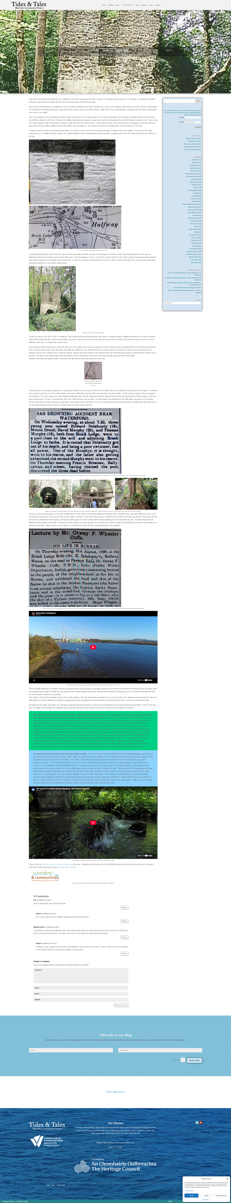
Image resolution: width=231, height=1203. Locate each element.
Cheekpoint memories (191, 173)
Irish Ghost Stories (193, 210)
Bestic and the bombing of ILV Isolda (189, 287)
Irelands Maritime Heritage (190, 204)
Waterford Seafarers (192, 254)
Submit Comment (122, 1005)
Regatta (196, 232)
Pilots (196, 226)
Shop (137, 5)
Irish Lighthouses (193, 212)
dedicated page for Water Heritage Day (57, 864)
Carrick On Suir (194, 171)
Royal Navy (194, 240)
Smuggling (195, 246)
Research (144, 5)
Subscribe (194, 1060)
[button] (227, 1179)
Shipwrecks (194, 243)
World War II (194, 262)
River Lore (194, 237)
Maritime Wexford (193, 218)
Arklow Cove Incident (194, 141)
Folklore (195, 193)
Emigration (195, 184)
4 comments (138, 55)
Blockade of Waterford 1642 (192, 144)
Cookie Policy (205, 1199)
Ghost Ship (195, 196)
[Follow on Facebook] (197, 1122)
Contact (157, 5)
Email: (182, 122)
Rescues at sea (193, 235)
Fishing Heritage (193, 190)
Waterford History (126, 55)
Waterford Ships (193, 257)
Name (181, 117)
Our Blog (110, 5)
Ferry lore (196, 187)
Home (104, 5)
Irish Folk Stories (193, 207)
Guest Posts (194, 198)
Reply (125, 907)
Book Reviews (194, 165)
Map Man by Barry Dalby (193, 138)
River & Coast (127, 5)
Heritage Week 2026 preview (192, 146)
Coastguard (194, 179)
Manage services (189, 1190)
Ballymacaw (195, 162)
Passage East (194, 221)
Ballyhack (195, 159)
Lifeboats (195, 215)
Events (117, 5)
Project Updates (193, 229)
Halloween (195, 201)
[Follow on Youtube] (200, 1122)
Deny (206, 1195)
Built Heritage (114, 55)
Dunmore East (194, 182)
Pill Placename (194, 223)
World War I (194, 259)
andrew (93, 55)
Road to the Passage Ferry (193, 149)
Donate (151, 5)
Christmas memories (192, 176)
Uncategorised (193, 248)
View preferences (221, 1195)
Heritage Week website (67, 867)
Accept (191, 1195)
